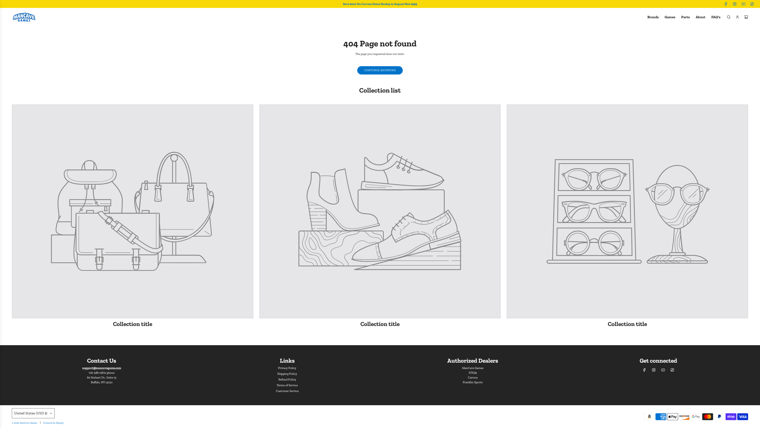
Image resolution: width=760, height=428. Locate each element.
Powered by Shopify (53, 422)
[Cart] (746, 17)
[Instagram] (734, 4)
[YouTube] (743, 4)
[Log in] (737, 17)
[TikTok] (752, 4)
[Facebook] (726, 4)
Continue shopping (380, 70)
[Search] (728, 17)
